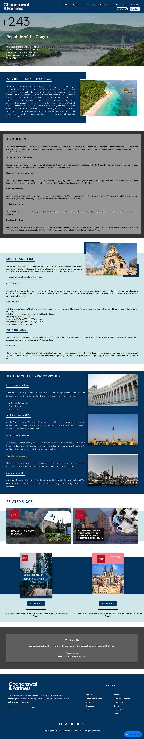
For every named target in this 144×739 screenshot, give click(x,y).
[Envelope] (77, 723)
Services (117, 713)
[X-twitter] (66, 723)
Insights (117, 694)
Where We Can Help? (94, 698)
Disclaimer (90, 702)
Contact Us (90, 706)
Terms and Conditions (122, 698)
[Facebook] (72, 723)
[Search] (126, 9)
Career (116, 706)
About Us (89, 694)
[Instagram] (83, 723)
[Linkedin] (60, 723)
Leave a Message (134, 734)
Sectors (88, 710)
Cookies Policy (119, 710)
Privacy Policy (119, 702)
